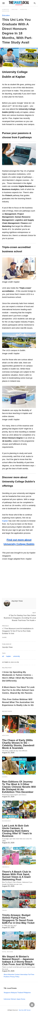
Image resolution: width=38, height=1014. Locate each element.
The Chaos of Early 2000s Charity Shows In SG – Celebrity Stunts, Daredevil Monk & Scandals (18, 744)
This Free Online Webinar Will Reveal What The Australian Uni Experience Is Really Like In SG (18, 702)
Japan (19, 999)
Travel (4, 910)
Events (4, 776)
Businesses (6, 820)
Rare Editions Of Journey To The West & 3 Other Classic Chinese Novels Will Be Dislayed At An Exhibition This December (19, 786)
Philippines (27, 992)
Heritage (5, 735)
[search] (34, 3)
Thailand (20, 992)
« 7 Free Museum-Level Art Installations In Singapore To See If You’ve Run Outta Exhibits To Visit (17, 631)
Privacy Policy (14, 976)
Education (5, 11)
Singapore (7, 992)
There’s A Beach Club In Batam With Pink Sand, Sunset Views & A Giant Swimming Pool (16, 875)
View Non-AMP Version (25, 1010)
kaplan (8, 656)
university (16, 656)
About (6, 974)
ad (3, 656)
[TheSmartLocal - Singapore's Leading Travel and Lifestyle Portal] (19, 3)
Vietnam (13, 999)
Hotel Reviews (7, 951)
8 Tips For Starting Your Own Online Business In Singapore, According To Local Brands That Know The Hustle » (20, 617)
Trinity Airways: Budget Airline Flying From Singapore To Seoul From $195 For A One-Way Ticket (18, 919)
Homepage (5, 9)
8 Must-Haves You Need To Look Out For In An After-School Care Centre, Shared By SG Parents (18, 690)
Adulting (15, 9)
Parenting (23, 9)
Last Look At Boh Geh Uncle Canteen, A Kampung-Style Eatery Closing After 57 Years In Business (17, 830)
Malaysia (14, 992)
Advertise (11, 974)
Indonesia (6, 867)
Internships (24, 974)
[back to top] (32, 1004)
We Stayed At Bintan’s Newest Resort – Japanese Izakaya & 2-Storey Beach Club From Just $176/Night (18, 960)
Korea (23, 999)
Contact (17, 974)
